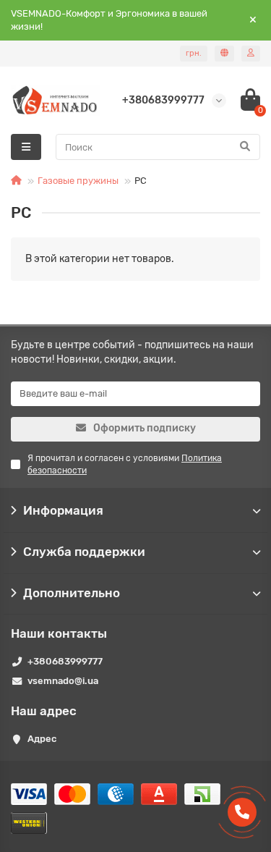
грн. (194, 53)
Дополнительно (71, 593)
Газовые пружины (78, 180)
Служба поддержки (84, 551)
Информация (63, 510)
